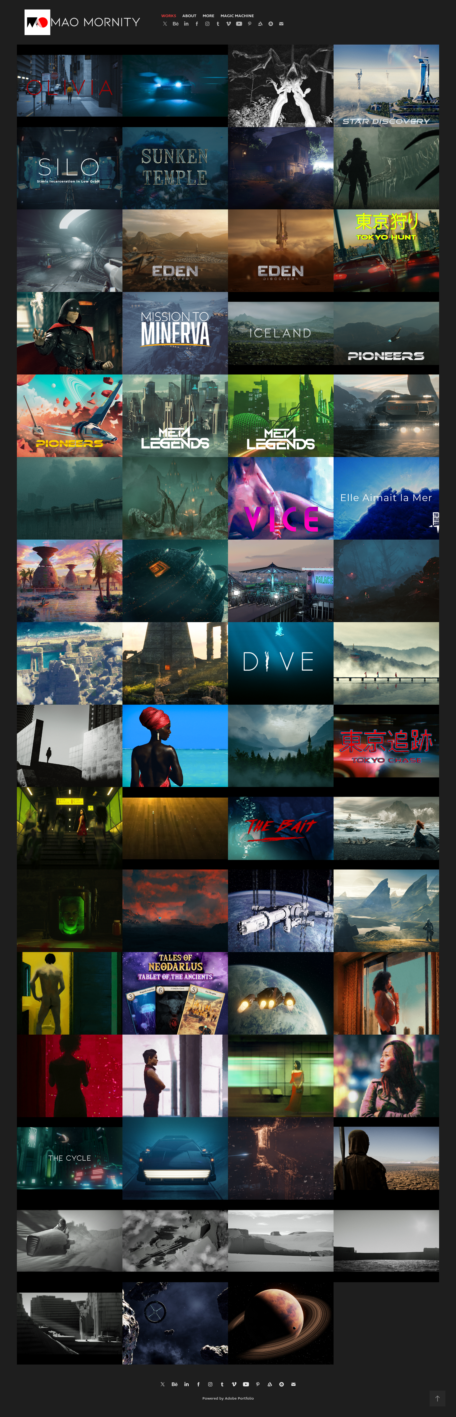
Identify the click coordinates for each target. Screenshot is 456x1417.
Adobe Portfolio (239, 1398)
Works (168, 16)
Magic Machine (237, 16)
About (189, 16)
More (208, 16)
